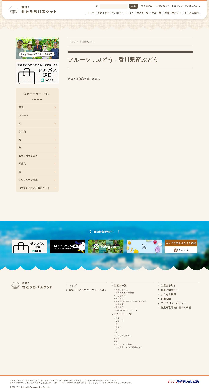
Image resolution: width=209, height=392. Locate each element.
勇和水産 (120, 307)
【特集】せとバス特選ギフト (34, 188)
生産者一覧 (143, 13)
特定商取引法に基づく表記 (175, 307)
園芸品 (22, 164)
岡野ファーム (122, 290)
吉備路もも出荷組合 (125, 293)
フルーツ (79, 60)
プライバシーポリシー (173, 303)
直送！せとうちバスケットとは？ (116, 13)
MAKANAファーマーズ (126, 310)
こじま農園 (121, 296)
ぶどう (105, 60)
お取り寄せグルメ (28, 156)
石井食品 (120, 298)
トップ (91, 13)
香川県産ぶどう (87, 42)
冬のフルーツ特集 (28, 180)
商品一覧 (156, 13)
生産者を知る (168, 285)
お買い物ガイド (173, 13)
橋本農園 (120, 304)
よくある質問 (192, 13)
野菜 (21, 107)
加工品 (22, 132)
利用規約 (165, 299)
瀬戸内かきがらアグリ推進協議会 (131, 301)
